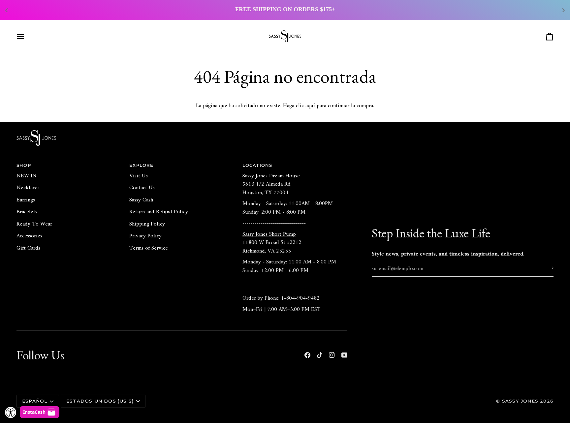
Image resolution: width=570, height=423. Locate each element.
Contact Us (142, 188)
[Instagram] (332, 355)
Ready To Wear (34, 224)
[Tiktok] (319, 355)
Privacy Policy (145, 236)
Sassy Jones (520, 401)
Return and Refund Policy (158, 212)
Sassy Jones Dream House (271, 176)
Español (34, 401)
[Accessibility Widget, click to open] (10, 412)
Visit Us (138, 176)
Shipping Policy (147, 224)
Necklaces (28, 188)
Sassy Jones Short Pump (269, 234)
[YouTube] (344, 355)
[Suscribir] (548, 267)
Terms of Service (148, 248)
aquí (310, 106)
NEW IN (26, 176)
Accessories (29, 236)
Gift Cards (28, 248)
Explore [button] (141, 165)
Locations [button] (257, 165)
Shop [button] (23, 165)
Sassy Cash (141, 200)
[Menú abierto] (26, 36)
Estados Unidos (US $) (100, 401)
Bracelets (26, 212)
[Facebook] (307, 355)
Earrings (25, 200)
